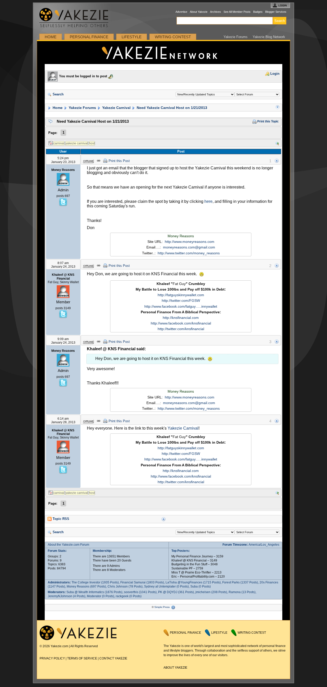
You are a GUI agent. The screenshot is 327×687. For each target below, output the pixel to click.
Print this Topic (267, 121)
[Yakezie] (78, 639)
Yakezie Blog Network (269, 37)
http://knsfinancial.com (181, 318)
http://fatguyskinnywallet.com (181, 295)
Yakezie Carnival (116, 108)
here (208, 201)
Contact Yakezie (113, 658)
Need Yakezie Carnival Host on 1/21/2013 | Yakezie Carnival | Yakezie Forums (163, 52)
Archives (215, 11)
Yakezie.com (76, 18)
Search (58, 94)
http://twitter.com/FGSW (181, 300)
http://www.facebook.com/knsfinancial (181, 323)
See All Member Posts (237, 11)
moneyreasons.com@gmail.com (189, 247)
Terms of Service (82, 658)
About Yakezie (198, 11)
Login (274, 74)
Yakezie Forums (236, 37)
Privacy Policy (52, 658)
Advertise (181, 11)
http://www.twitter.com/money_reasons (189, 253)
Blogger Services (275, 11)
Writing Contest (173, 37)
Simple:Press (162, 607)
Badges (258, 11)
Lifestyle (132, 37)
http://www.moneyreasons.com (189, 242)
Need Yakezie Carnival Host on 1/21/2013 (171, 108)
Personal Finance (89, 37)
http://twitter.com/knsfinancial (181, 329)
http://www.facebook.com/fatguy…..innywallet (180, 306)
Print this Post (119, 161)
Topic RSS (60, 519)
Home (50, 37)
